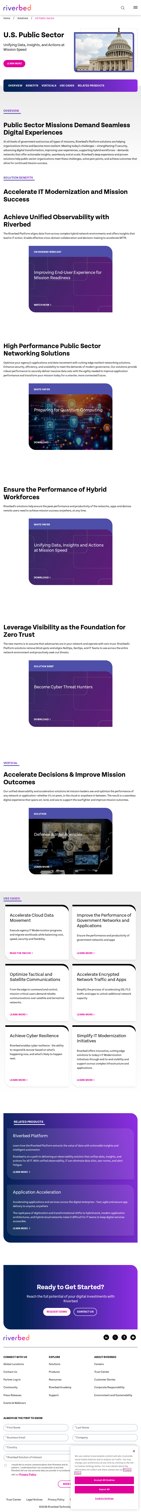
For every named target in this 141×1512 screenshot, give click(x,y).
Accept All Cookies (104, 1480)
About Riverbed (105, 1357)
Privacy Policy (27, 1474)
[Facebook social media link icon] (124, 1337)
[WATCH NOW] (70, 279)
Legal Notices (34, 1499)
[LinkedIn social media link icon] (106, 1337)
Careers (99, 1364)
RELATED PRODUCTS (91, 85)
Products (54, 1372)
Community (10, 1387)
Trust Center (101, 1372)
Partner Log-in (12, 1379)
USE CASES (67, 85)
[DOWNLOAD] (70, 416)
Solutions (54, 1364)
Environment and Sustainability (113, 1395)
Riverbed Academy (60, 1387)
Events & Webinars (14, 1403)
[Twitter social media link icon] (115, 1337)
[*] (35, 1423)
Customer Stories (104, 1379)
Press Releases (12, 1395)
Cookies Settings (104, 1498)
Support (54, 1395)
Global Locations (13, 1364)
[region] (104, 1477)
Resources (55, 1379)
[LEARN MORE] (70, 841)
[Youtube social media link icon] (133, 1337)
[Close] (134, 1451)
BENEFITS (32, 85)
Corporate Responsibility (109, 1387)
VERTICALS (49, 85)
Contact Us (10, 1372)
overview (15, 85)
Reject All (104, 1489)
